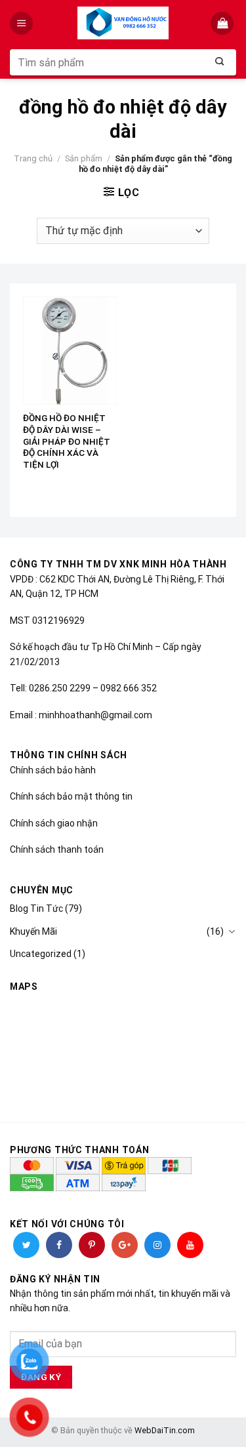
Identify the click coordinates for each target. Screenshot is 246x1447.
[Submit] (219, 62)
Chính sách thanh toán (57, 849)
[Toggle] (231, 931)
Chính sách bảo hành (53, 770)
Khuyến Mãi (33, 931)
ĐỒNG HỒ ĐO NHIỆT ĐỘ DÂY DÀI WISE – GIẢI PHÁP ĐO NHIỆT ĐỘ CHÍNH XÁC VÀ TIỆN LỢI (66, 441)
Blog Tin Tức (36, 908)
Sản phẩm (83, 158)
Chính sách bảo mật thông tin (71, 796)
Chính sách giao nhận (54, 823)
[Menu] (22, 23)
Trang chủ (33, 158)
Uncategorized (41, 953)
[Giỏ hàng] (223, 23)
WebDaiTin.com (164, 1430)
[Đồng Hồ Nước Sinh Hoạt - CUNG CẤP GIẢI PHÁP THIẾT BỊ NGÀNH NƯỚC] (123, 23)
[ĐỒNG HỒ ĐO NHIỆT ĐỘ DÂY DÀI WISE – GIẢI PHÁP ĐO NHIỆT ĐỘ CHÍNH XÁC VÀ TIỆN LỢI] (70, 350)
